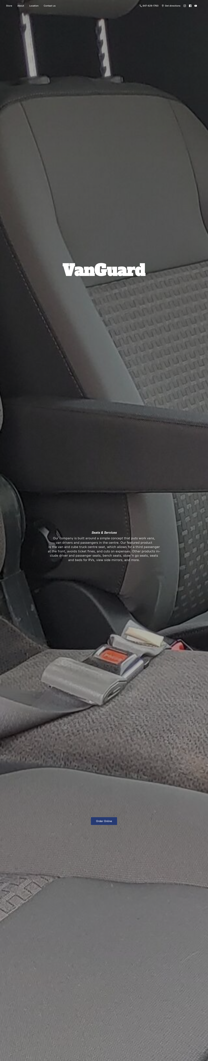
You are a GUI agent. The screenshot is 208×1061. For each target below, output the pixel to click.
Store (9, 5)
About (20, 5)
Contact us (50, 5)
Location (34, 5)
